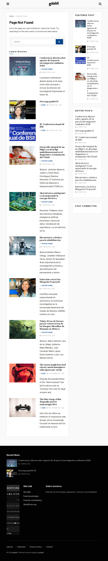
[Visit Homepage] (53, 4)
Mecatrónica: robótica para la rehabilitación (51, 238)
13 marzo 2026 (46, 72)
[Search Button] (100, 4)
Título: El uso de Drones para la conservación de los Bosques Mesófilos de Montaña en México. (52, 325)
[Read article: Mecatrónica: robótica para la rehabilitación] (22, 245)
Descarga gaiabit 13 (49, 101)
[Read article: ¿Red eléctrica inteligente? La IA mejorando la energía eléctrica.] (22, 201)
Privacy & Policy (35, 547)
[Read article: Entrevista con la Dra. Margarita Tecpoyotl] (22, 287)
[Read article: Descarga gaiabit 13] (22, 109)
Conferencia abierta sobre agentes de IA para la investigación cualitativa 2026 (53, 62)
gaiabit (14, 552)
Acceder (27, 492)
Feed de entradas (30, 496)
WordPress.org (29, 504)
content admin (47, 69)
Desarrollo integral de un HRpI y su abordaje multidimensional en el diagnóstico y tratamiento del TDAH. (52, 152)
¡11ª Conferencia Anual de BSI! (93, 61)
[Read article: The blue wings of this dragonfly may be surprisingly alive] (22, 407)
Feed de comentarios (32, 500)
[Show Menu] (8, 4)
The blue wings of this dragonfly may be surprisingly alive (50, 402)
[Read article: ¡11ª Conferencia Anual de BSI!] (22, 132)
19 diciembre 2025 (54, 373)
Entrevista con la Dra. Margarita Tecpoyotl (50, 280)
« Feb (9, 533)
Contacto (49, 547)
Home (11, 16)
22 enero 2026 (53, 105)
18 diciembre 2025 (54, 408)
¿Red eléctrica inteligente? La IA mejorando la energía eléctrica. (52, 196)
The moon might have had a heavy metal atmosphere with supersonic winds (53, 367)
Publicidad (21, 547)
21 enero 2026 (46, 164)
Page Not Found (21, 16)
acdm (43, 105)
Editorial (10, 547)
